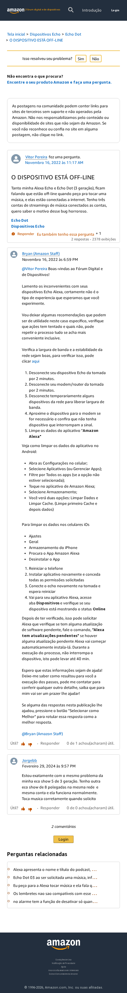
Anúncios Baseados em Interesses (63, 970)
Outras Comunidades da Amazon (63, 974)
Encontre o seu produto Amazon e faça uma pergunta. (59, 82)
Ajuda (63, 966)
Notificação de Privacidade (63, 963)
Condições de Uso (63, 960)
